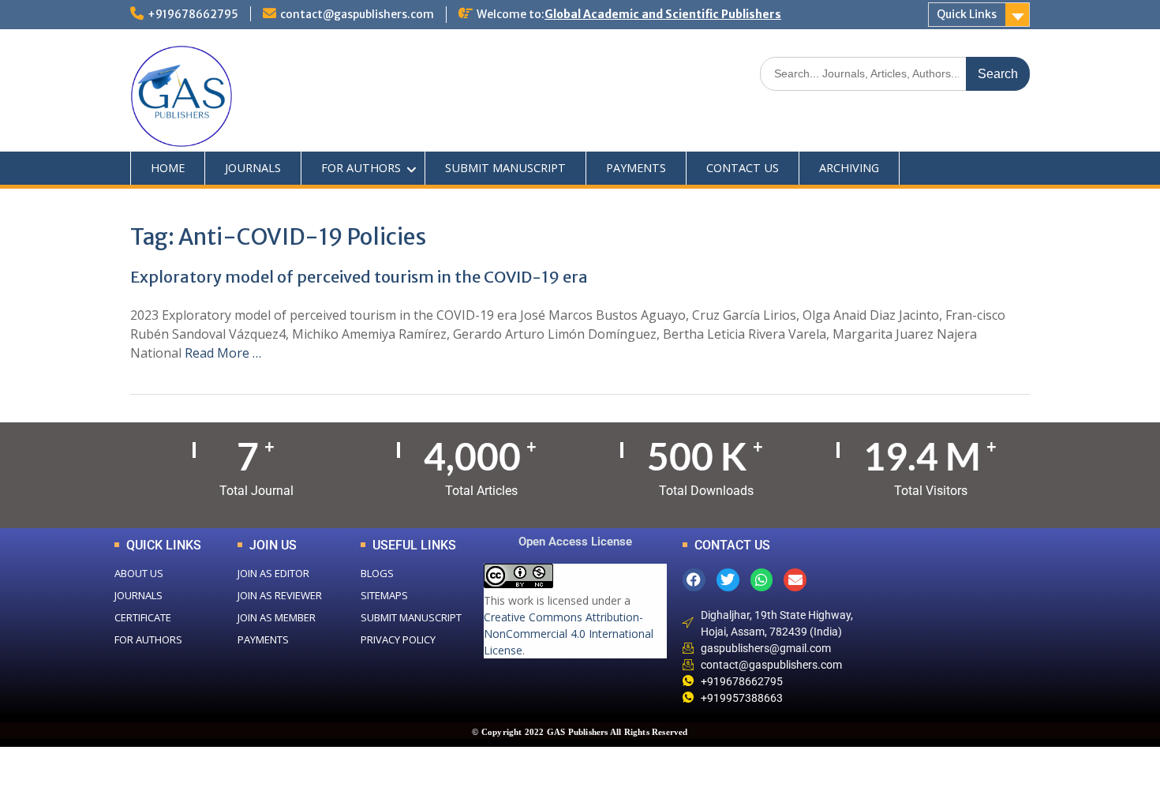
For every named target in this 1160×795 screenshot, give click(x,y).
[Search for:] (895, 73)
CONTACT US (742, 167)
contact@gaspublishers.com (357, 14)
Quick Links (967, 14)
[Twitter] (728, 579)
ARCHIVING (849, 167)
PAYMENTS (636, 167)
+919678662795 (193, 14)
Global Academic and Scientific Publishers (662, 14)
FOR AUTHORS (361, 167)
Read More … (223, 353)
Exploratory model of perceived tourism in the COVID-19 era (359, 277)
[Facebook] (694, 579)
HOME (168, 167)
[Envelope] (795, 579)
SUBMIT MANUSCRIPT (505, 167)
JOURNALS (253, 167)
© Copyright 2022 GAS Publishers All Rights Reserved (579, 732)
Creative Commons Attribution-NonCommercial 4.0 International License (568, 633)
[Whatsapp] (761, 579)
